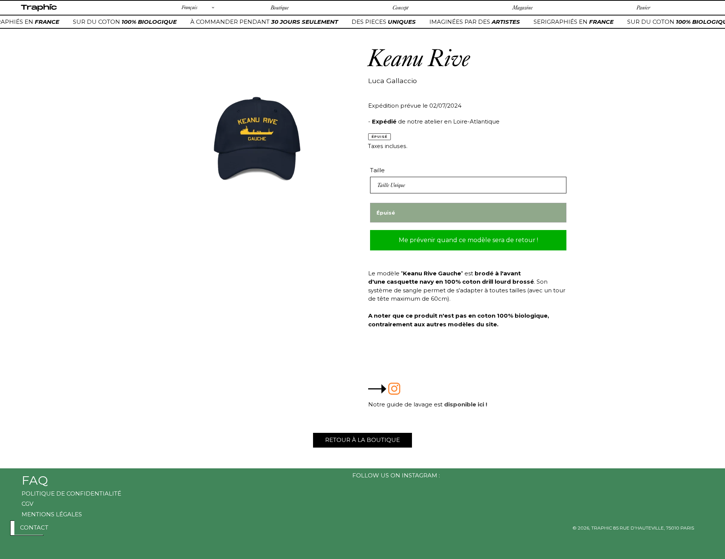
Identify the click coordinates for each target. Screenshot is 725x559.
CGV (27, 503)
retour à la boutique (362, 439)
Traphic (39, 11)
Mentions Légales (52, 514)
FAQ (35, 480)
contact (34, 527)
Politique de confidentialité (71, 493)
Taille (377, 170)
